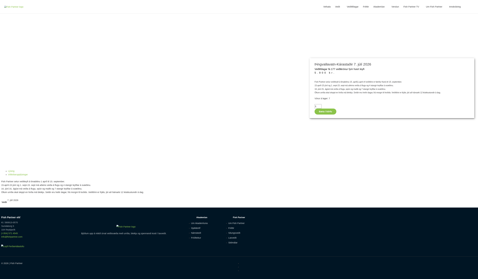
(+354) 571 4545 (9, 233)
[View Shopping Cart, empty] (470, 7)
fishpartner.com (465, 6)
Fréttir (366, 6)
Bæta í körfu (325, 111)
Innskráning (455, 6)
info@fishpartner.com (11, 237)
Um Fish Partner (434, 6)
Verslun (395, 6)
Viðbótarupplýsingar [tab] (18, 174)
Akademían (379, 6)
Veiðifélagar (352, 6)
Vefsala (327, 6)
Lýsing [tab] (11, 171)
